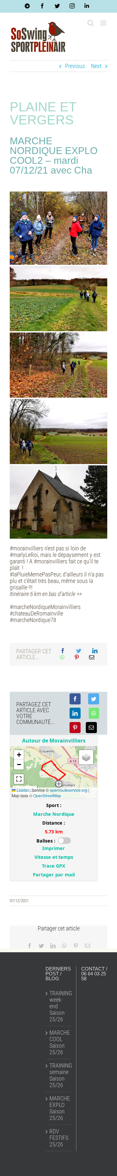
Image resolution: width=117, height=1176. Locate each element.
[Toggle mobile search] (90, 23)
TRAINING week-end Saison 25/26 (58, 1006)
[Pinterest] (77, 657)
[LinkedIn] (95, 651)
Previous (75, 66)
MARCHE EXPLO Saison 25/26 (58, 1108)
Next (96, 66)
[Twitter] (78, 651)
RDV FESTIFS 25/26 (58, 1138)
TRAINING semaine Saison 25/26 (58, 1075)
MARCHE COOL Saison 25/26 (58, 1042)
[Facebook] (63, 651)
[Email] (92, 657)
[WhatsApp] (62, 657)
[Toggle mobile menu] (103, 23)
